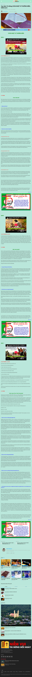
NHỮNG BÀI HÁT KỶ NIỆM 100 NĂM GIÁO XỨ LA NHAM (8, 624)
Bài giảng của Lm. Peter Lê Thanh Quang (10, 627)
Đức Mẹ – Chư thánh (9, 671)
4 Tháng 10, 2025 (3, 580)
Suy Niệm (4, 4)
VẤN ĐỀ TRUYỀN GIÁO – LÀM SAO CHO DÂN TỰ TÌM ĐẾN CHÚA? (13, 630)
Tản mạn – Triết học (15, 671)
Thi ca (24, 671)
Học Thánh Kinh (20, 671)
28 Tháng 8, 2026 (7, 628)
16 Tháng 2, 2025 (11, 11)
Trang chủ (2, 671)
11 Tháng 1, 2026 (24, 580)
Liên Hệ (2, 672)
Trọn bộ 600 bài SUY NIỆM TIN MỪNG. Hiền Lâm (11, 588)
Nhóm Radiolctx (6, 11)
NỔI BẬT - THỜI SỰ (14, 565)
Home (1, 4)
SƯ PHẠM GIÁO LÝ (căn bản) (8, 598)
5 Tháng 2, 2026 (13, 580)
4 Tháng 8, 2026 (3, 625)
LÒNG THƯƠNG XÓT (27, 671)
